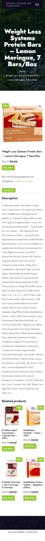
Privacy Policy (31, 532)
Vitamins (28, 181)
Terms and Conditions (16, 532)
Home (23, 71)
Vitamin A (18, 181)
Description (8, 190)
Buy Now (8, 167)
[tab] (8, 190)
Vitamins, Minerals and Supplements (18, 4)
